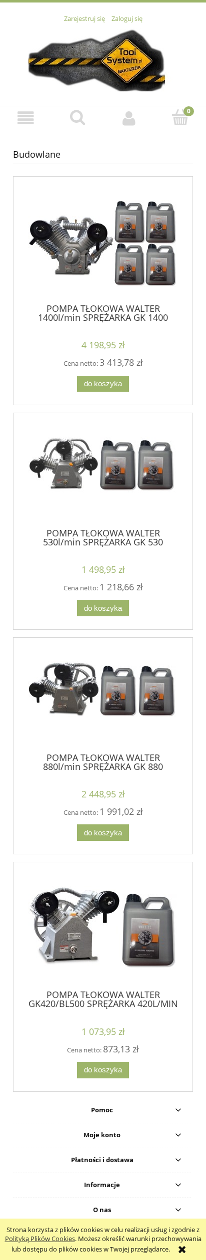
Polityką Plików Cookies (40, 1238)
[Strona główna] (103, 59)
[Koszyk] (180, 117)
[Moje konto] (128, 118)
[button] (26, 118)
